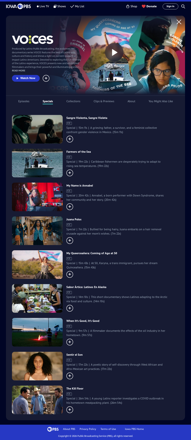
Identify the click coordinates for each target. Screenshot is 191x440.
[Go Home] (179, 21)
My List (79, 6)
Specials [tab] (48, 101)
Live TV (44, 6)
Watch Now (27, 78)
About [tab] (131, 101)
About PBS (69, 429)
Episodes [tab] (23, 101)
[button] (183, 6)
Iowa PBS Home (134, 429)
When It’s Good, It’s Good (82, 321)
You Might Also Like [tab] (161, 101)
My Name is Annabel (79, 185)
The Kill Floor (74, 388)
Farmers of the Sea (78, 151)
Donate (151, 6)
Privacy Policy (88, 429)
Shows (61, 6)
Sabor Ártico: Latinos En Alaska (86, 287)
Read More (18, 70)
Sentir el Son (74, 354)
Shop (134, 6)
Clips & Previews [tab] (104, 101)
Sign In (170, 6)
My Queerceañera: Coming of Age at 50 (91, 253)
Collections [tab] (73, 101)
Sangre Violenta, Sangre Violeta (86, 118)
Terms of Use (108, 429)
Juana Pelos (74, 219)
